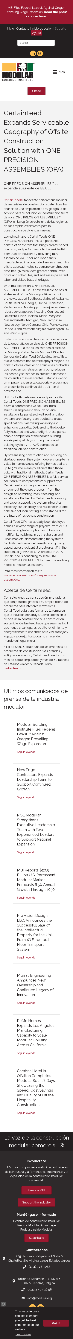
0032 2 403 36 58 (40, 1289)
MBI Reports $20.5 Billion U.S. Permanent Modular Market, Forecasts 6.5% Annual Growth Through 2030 (36, 880)
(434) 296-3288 (40, 1267)
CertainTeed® (13, 200)
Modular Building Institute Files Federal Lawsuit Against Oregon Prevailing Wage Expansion (36, 734)
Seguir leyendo (26, 751)
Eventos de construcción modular (36, 1221)
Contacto (22, 28)
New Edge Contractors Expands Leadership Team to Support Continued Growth (35, 779)
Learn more (23, 1334)
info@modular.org (40, 1298)
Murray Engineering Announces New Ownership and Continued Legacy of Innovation (35, 985)
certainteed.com (15, 668)
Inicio (10, 28)
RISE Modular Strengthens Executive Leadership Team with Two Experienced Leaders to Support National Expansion (36, 829)
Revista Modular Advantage (36, 1225)
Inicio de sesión (42, 28)
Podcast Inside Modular (36, 1229)
